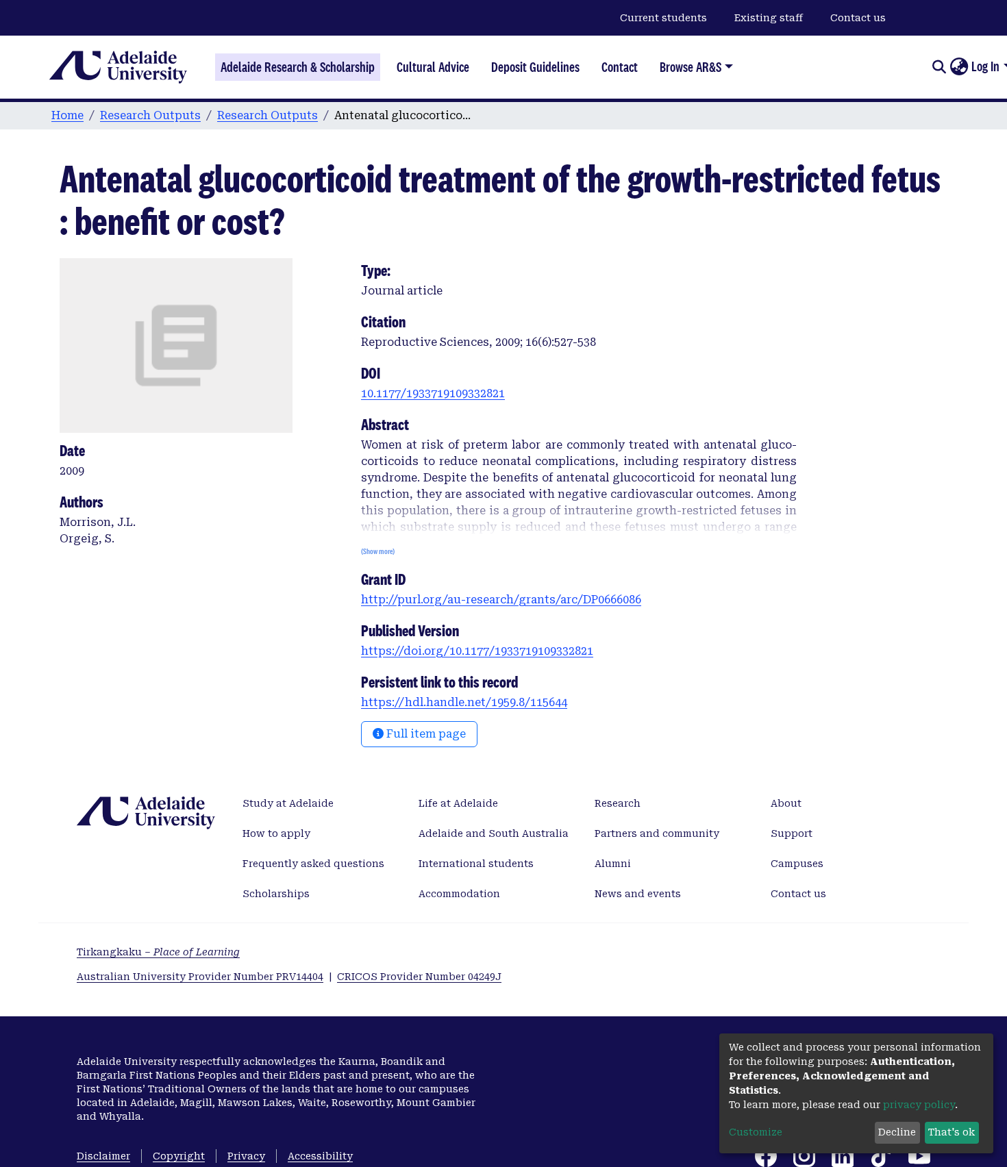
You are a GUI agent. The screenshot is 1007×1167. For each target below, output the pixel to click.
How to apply (276, 833)
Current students (663, 17)
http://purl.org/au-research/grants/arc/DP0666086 (501, 599)
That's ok (951, 1132)
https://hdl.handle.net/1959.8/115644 (464, 702)
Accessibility (320, 1156)
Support (791, 833)
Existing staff (768, 17)
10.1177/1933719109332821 (433, 393)
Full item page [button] (425, 733)
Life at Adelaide (458, 803)
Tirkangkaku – (158, 951)
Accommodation (459, 893)
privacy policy (919, 1104)
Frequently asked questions (313, 863)
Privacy (246, 1156)
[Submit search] (938, 67)
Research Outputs (150, 115)
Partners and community (657, 833)
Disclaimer (103, 1156)
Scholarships (276, 893)
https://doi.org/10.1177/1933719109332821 (477, 650)
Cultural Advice (433, 67)
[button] (958, 67)
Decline (897, 1132)
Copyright (179, 1156)
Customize (755, 1132)
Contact (619, 67)
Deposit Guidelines (535, 67)
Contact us (858, 17)
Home (67, 115)
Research (618, 803)
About (786, 803)
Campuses (797, 863)
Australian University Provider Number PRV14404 (200, 976)
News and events (638, 893)
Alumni (613, 863)
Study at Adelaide (288, 803)
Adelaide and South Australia (494, 833)
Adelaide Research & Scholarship (298, 67)
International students (476, 863)
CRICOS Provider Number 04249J (419, 976)
